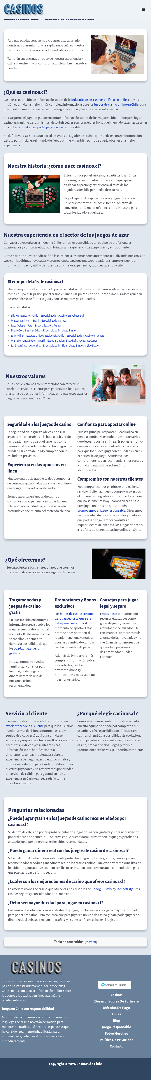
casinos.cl (111, 614)
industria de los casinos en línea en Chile (99, 100)
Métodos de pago (116, 1008)
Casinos (116, 995)
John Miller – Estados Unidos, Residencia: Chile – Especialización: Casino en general (58, 335)
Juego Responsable (116, 1027)
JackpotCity (125, 889)
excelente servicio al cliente (25, 726)
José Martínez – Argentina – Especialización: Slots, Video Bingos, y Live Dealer (55, 345)
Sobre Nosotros (116, 1033)
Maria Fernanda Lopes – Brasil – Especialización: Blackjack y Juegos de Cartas (54, 340)
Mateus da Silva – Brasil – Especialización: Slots (38, 320)
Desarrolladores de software (116, 1001)
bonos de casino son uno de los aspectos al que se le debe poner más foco (74, 618)
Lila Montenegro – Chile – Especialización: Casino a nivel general (47, 315)
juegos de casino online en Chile (116, 104)
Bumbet (108, 889)
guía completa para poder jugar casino (36, 127)
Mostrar (91, 942)
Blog (116, 1021)
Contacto (116, 1046)
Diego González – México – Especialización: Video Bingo (43, 330)
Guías (116, 1014)
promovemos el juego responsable (101, 510)
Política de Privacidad (117, 1040)
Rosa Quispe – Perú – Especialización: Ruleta (36, 325)
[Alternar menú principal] (143, 10)
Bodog (96, 889)
